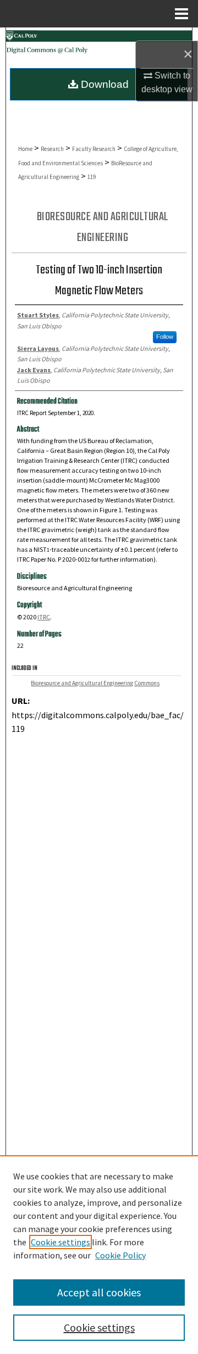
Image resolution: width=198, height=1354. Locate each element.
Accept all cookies (99, 1292)
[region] (99, 1254)
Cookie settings (60, 1241)
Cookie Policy (120, 1255)
